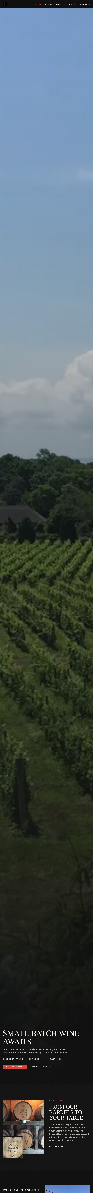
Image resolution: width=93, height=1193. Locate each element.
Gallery (72, 4)
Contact (85, 4)
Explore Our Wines (41, 1067)
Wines (59, 4)
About (49, 4)
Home (38, 4)
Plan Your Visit (15, 1067)
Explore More (56, 1146)
